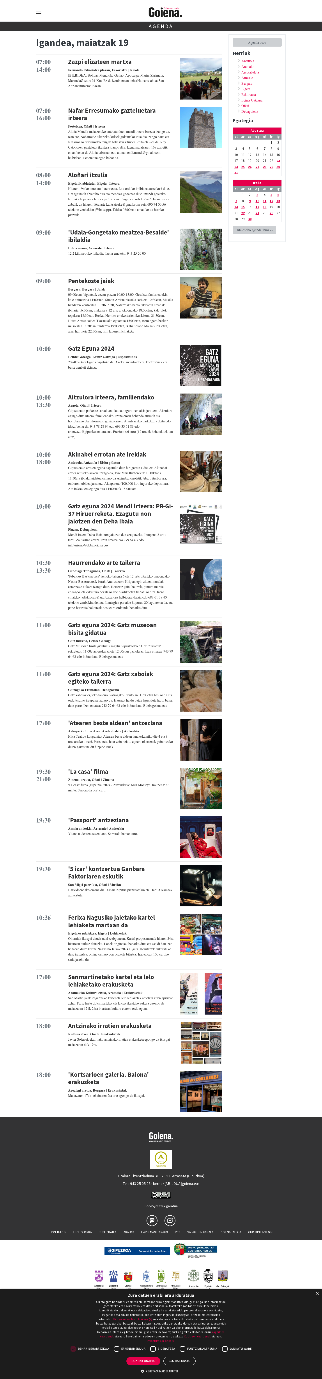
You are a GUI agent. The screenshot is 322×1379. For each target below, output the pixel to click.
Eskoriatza (248, 94)
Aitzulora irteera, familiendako (111, 397)
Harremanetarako (154, 1232)
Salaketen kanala (200, 1232)
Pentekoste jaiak (91, 281)
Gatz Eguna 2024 (91, 348)
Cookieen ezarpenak (197, 1336)
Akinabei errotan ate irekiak (107, 454)
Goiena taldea (231, 1232)
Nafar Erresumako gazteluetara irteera (112, 114)
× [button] (317, 1293)
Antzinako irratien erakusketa (110, 1026)
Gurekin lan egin (260, 1232)
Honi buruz (58, 1232)
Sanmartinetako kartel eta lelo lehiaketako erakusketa (111, 981)
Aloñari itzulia (88, 175)
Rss (177, 1232)
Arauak (129, 1232)
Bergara (246, 83)
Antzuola (247, 60)
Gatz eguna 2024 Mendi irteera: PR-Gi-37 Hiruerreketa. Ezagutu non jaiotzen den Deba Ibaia (120, 513)
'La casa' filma (88, 771)
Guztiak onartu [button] (143, 1361)
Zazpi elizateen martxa (100, 62)
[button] (161, 1371)
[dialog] (161, 1334)
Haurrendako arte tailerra (104, 563)
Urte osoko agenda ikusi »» (254, 230)
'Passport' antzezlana (98, 820)
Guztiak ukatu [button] (179, 1361)
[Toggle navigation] (39, 12)
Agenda (161, 26)
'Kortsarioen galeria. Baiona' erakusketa (108, 1078)
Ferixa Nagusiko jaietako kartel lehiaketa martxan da (111, 921)
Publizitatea (108, 1232)
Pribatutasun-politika (161, 1341)
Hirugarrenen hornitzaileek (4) (132, 1319)
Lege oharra (82, 1232)
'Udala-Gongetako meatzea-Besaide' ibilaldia (118, 236)
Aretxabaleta (250, 72)
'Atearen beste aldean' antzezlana (115, 723)
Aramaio (247, 66)
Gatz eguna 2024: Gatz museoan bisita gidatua (112, 629)
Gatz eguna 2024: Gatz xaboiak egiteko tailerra (110, 678)
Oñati (245, 105)
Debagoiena (249, 111)
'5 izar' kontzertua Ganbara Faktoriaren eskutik (106, 872)
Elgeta (245, 88)
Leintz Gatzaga (251, 100)
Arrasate (247, 77)
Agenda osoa (257, 42)
